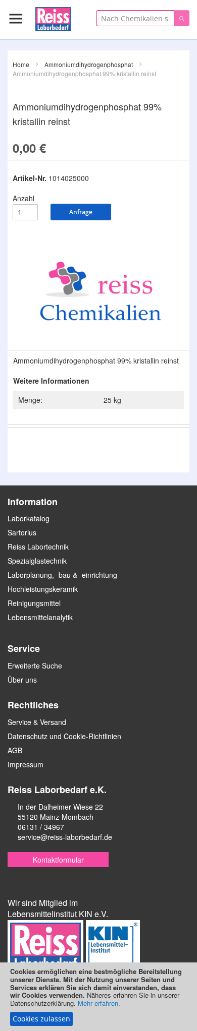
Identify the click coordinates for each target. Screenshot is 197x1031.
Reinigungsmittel (34, 603)
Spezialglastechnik (37, 561)
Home (21, 64)
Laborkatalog (29, 518)
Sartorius (22, 532)
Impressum (25, 764)
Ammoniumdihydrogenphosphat (88, 64)
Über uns (22, 680)
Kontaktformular (58, 860)
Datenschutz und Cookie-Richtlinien (64, 736)
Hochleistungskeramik (43, 589)
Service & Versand (37, 722)
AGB (15, 750)
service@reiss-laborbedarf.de (65, 837)
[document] (98, 996)
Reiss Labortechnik (38, 546)
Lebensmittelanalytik (40, 617)
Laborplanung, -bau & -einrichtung (62, 575)
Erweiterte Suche (35, 665)
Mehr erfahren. (99, 1003)
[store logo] (53, 17)
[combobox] (135, 18)
